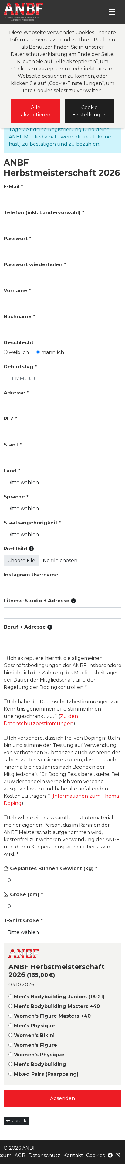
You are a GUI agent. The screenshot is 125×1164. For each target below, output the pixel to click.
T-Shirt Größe (23, 920)
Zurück (18, 1120)
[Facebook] (110, 1155)
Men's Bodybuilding (39, 1064)
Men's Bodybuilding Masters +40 (56, 1006)
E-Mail (13, 187)
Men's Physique (33, 1026)
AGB (20, 1155)
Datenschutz (44, 1155)
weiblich (18, 352)
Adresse (16, 393)
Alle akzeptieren (35, 111)
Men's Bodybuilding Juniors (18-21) (58, 997)
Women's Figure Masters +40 (51, 1016)
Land (12, 471)
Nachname (19, 316)
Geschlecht (18, 342)
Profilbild (19, 548)
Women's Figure (34, 1045)
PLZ (10, 419)
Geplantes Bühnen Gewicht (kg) (52, 868)
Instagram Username (31, 575)
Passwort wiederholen (35, 264)
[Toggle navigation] (112, 11)
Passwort (17, 239)
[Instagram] (118, 1155)
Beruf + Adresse (28, 627)
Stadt (13, 445)
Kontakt (73, 1155)
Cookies (95, 1155)
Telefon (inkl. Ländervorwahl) (44, 213)
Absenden (62, 1098)
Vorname (17, 290)
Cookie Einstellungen (89, 111)
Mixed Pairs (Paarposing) (45, 1074)
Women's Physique (38, 1055)
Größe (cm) (25, 894)
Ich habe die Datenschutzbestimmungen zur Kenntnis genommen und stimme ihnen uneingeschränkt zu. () (61, 712)
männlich (52, 352)
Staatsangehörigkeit (32, 523)
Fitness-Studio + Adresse (40, 601)
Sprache (16, 497)
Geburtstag (20, 367)
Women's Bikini (33, 1035)
